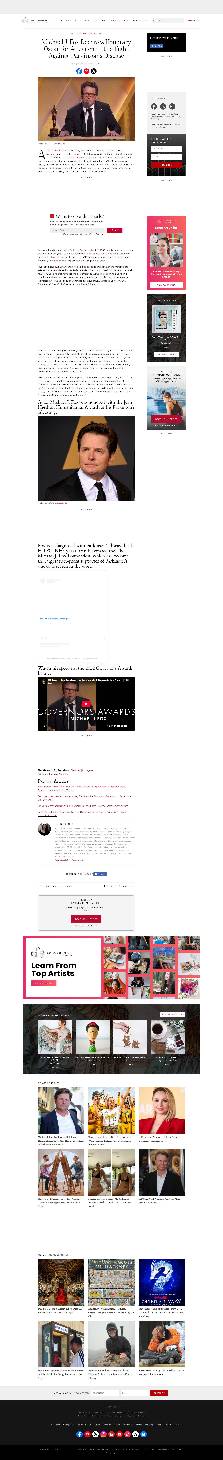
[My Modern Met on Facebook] (79, 1434)
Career (97, 1424)
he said (110, 357)
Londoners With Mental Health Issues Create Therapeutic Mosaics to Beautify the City (111, 1312)
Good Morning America (55, 773)
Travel (159, 1424)
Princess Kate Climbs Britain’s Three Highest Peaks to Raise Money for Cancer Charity (110, 1374)
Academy (115, 20)
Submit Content (107, 1449)
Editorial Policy (88, 1449)
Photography (100, 20)
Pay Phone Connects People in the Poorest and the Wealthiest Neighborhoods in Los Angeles (60, 1374)
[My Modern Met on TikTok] (127, 1434)
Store (127, 20)
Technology (149, 1424)
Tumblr (174, 116)
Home (73, 33)
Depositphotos (61, 503)
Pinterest (166, 116)
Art (76, 20)
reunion (77, 154)
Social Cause (96, 33)
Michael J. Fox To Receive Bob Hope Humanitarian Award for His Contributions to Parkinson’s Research (61, 1140)
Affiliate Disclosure (139, 1449)
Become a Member (86, 919)
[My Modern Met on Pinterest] (87, 1434)
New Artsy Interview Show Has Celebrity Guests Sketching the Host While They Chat (60, 1202)
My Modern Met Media (165, 125)
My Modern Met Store (53, 1015)
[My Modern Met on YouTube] (119, 1434)
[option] (114, 985)
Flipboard (155, 119)
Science (139, 1424)
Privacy (108, 1453)
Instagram (87, 770)
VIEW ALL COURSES (166, 285)
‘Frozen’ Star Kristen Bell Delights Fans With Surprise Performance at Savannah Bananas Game (109, 1140)
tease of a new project (78, 157)
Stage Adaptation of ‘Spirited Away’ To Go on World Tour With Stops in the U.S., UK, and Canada (162, 1312)
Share (101, 874)
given (87, 266)
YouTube (61, 143)
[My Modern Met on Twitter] (95, 1434)
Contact (118, 1449)
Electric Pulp (180, 1449)
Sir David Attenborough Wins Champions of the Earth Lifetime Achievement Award (83, 805)
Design (85, 20)
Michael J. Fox (58, 150)
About (79, 1449)
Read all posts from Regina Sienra (69, 860)
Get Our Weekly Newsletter (120, 886)
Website (75, 770)
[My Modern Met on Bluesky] (143, 1434)
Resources (107, 1424)
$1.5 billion (53, 260)
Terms (115, 1453)
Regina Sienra (79, 64)
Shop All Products (166, 354)
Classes (117, 1424)
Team (98, 1449)
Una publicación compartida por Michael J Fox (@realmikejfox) (73, 659)
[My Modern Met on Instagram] (103, 1434)
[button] (140, 20)
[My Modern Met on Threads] (135, 1434)
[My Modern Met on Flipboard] (111, 1434)
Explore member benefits (87, 925)
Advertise (126, 1449)
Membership (194, 20)
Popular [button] (64, 20)
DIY (90, 1424)
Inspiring (82, 33)
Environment (128, 1424)
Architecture (81, 1424)
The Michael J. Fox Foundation (102, 253)
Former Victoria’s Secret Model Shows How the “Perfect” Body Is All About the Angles (110, 1202)
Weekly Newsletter (169, 114)
